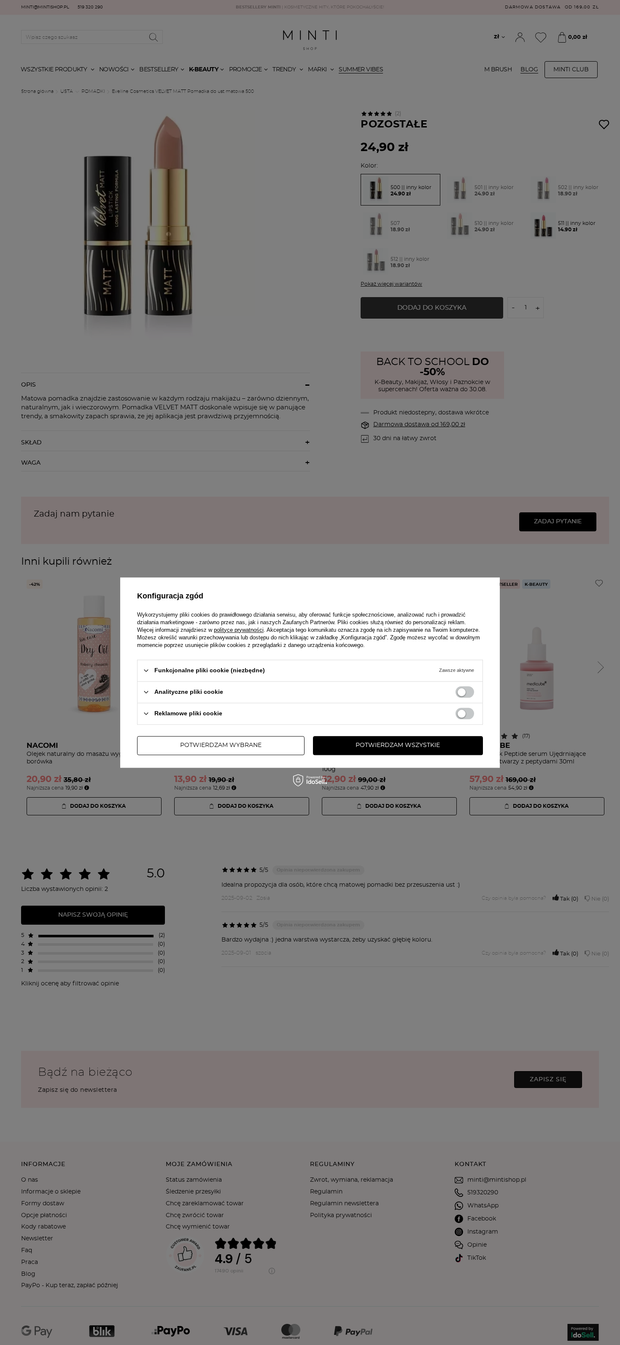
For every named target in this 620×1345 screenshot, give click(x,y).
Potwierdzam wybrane (220, 745)
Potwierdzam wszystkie (398, 745)
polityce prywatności (239, 630)
